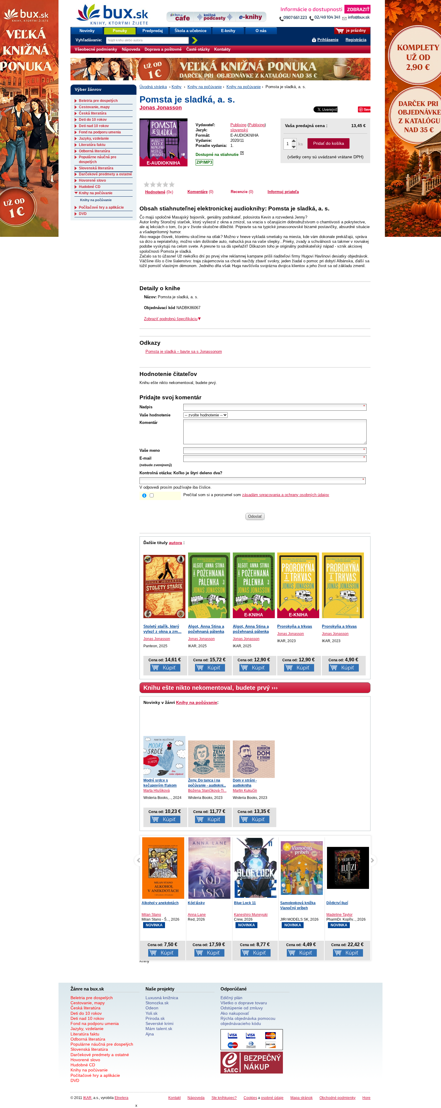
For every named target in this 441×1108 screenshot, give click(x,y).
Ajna (150, 1034)
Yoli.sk (152, 1013)
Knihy (177, 87)
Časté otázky (198, 49)
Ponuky (120, 30)
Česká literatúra (92, 113)
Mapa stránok (301, 1098)
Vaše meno (150, 450)
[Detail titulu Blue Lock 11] (255, 868)
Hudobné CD (89, 187)
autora (175, 542)
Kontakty (222, 49)
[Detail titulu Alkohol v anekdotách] (163, 870)
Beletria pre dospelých (98, 101)
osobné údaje (272, 1098)
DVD (83, 214)
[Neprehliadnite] (324, 14)
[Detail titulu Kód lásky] (209, 869)
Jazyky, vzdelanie (94, 138)
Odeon (152, 1007)
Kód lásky (196, 903)
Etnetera (121, 1098)
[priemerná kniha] (159, 184)
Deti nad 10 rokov (94, 126)
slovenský (239, 130)
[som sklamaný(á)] (146, 184)
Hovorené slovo (92, 180)
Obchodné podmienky (338, 1098)
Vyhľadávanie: (89, 40)
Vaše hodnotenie (155, 415)
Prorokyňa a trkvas (294, 626)
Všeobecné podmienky (96, 49)
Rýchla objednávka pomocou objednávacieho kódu (247, 1021)
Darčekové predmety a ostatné (105, 174)
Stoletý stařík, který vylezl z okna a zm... (162, 629)
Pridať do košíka (328, 143)
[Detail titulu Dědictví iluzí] (348, 868)
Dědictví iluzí (337, 903)
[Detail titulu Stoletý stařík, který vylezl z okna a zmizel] (164, 586)
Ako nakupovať (234, 1013)
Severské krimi (159, 1023)
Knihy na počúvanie (205, 87)
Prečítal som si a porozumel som (256, 495)
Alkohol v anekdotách (160, 903)
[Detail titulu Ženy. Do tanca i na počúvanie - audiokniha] (209, 759)
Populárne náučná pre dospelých (101, 1044)
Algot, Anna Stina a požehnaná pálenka (206, 629)
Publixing (238, 125)
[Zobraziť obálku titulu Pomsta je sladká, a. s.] (164, 142)
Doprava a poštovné (163, 49)
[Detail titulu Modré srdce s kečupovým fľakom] (164, 757)
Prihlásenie (327, 39)
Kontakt (174, 1098)
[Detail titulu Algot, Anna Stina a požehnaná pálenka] (209, 585)
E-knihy (228, 30)
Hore (366, 1098)
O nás (261, 30)
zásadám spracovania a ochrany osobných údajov (285, 495)
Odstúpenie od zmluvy (241, 1007)
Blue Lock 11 (245, 903)
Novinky (87, 30)
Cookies (250, 1098)
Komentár (149, 422)
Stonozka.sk (157, 1002)
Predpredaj (152, 30)
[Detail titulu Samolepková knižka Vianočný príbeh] (301, 868)
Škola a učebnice (190, 30)
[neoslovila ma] (153, 184)
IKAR (87, 1098)
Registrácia (356, 39)
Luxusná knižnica (162, 997)
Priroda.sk (155, 1018)
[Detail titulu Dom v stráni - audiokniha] (254, 759)
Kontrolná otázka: (156, 473)
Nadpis (146, 407)
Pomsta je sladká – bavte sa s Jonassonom (184, 351)
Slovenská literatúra (96, 168)
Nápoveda (131, 49)
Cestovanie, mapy (94, 107)
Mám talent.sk (159, 1028)
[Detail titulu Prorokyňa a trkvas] (343, 585)
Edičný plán (231, 997)
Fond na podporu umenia (100, 132)
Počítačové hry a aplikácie (101, 207)
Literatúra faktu (92, 145)
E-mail (146, 458)
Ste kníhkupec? (224, 1098)
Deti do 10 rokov (93, 120)
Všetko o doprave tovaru (243, 1002)
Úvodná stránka (153, 87)
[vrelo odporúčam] (172, 184)
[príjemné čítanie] (165, 184)
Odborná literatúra (94, 151)
